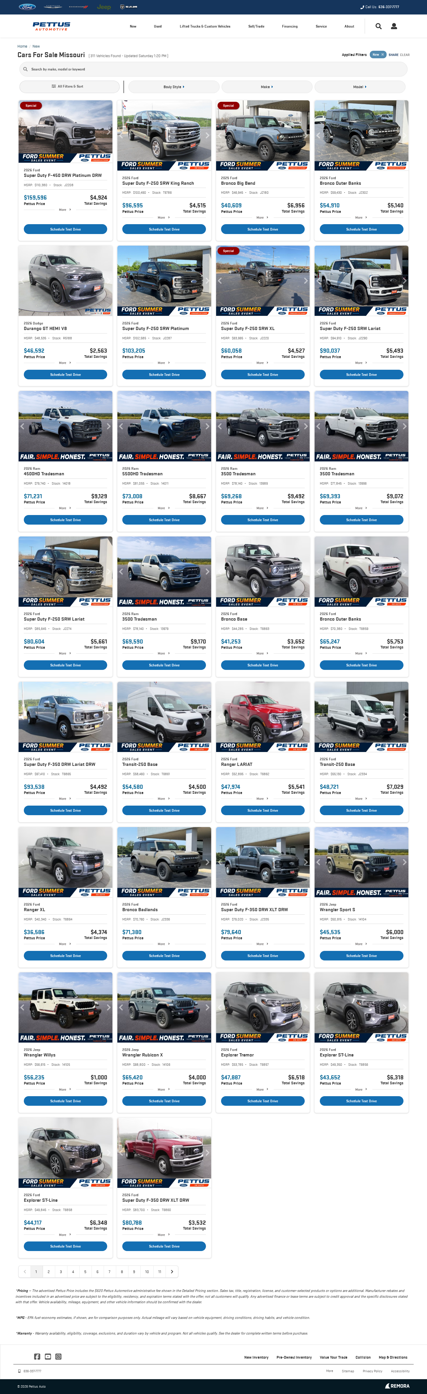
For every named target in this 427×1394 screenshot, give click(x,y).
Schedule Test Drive (65, 229)
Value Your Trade (333, 1357)
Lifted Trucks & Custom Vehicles (205, 26)
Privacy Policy (372, 1371)
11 (159, 1271)
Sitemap (348, 1371)
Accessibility (400, 1371)
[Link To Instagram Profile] (58, 1356)
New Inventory (256, 1357)
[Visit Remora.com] (397, 1386)
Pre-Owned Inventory (294, 1357)
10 (147, 1271)
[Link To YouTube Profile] (48, 1356)
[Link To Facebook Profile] (38, 1356)
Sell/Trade (256, 26)
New (133, 26)
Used (158, 26)
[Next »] (172, 1271)
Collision (363, 1357)
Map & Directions (393, 1357)
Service (321, 26)
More (62, 209)
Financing (290, 26)
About (349, 26)
